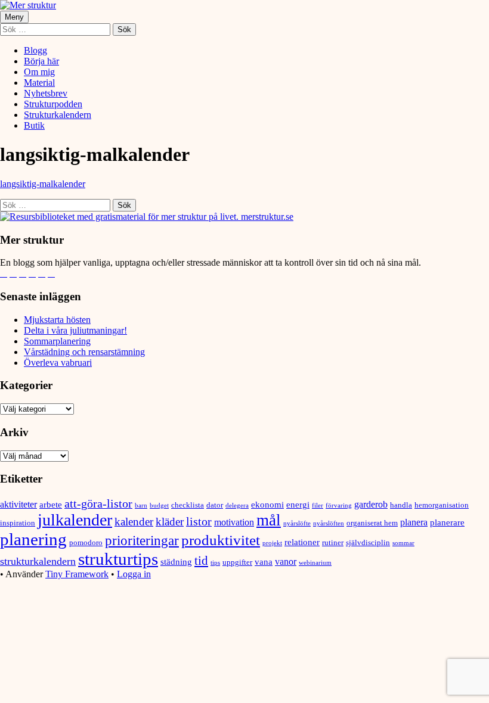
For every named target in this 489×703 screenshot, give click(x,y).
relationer (302, 542)
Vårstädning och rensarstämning (84, 352)
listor (199, 521)
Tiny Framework (77, 574)
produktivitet (220, 540)
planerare (447, 522)
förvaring (339, 505)
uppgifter (237, 562)
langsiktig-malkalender (42, 184)
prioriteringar (142, 540)
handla (401, 504)
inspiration (17, 522)
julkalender (75, 520)
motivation (234, 522)
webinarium (315, 562)
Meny (14, 17)
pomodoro (86, 542)
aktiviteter (18, 504)
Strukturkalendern (57, 115)
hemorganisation (441, 504)
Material (39, 82)
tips (215, 562)
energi (298, 504)
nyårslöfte (297, 523)
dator (214, 504)
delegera (237, 505)
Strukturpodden (53, 104)
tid (201, 560)
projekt (272, 543)
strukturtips (118, 558)
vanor (285, 561)
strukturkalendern (38, 561)
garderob (371, 504)
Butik (34, 125)
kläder (170, 521)
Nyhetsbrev (45, 93)
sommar (403, 543)
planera (414, 522)
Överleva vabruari (58, 362)
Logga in (134, 574)
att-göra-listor (98, 503)
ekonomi (267, 504)
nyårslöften (328, 523)
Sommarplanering (57, 341)
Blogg (35, 50)
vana (264, 562)
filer (317, 505)
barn (141, 505)
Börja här (41, 61)
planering (33, 539)
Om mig (39, 72)
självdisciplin (368, 542)
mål (268, 520)
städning (176, 562)
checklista (187, 504)
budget (159, 505)
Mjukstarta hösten (57, 320)
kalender (133, 521)
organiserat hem (372, 522)
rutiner (332, 542)
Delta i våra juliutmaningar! (75, 330)
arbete (50, 504)
